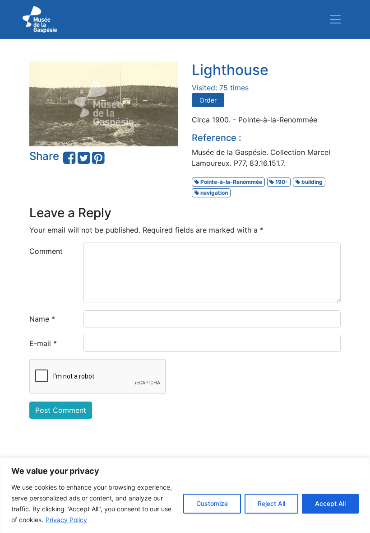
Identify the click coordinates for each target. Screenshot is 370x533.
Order (208, 100)
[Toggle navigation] (335, 19)
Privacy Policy (66, 520)
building (311, 181)
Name (42, 318)
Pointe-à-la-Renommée (230, 181)
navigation (213, 192)
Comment (46, 251)
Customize (212, 503)
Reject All (271, 503)
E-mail (43, 343)
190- (281, 181)
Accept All (330, 503)
